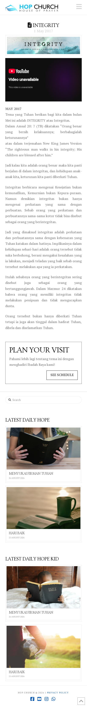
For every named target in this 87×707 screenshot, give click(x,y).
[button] (79, 6)
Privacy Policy (58, 692)
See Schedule (62, 374)
